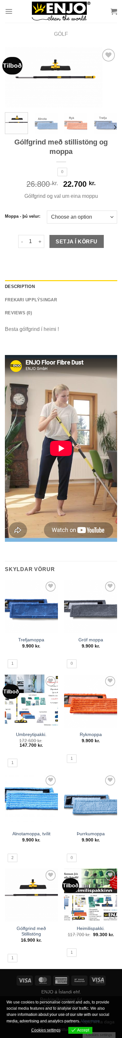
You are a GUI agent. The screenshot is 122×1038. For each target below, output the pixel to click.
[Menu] (9, 11)
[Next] (107, 77)
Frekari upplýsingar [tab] (31, 299)
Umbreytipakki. (31, 734)
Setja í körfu (76, 241)
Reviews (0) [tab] (18, 312)
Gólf (61, 34)
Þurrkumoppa (91, 833)
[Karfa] (114, 11)
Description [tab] (20, 286)
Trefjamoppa (31, 639)
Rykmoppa (91, 734)
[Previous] (15, 77)
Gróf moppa (90, 639)
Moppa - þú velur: (22, 216)
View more (90, 1021)
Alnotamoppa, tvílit (31, 833)
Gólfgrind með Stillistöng (31, 931)
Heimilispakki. (91, 928)
